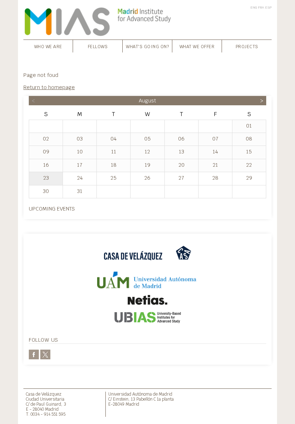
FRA (261, 7)
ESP (268, 7)
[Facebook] (34, 353)
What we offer (197, 47)
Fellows (98, 47)
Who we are (48, 47)
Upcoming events (52, 208)
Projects (247, 47)
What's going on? (147, 47)
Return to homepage (49, 87)
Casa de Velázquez (44, 394)
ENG (253, 7)
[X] (45, 353)
